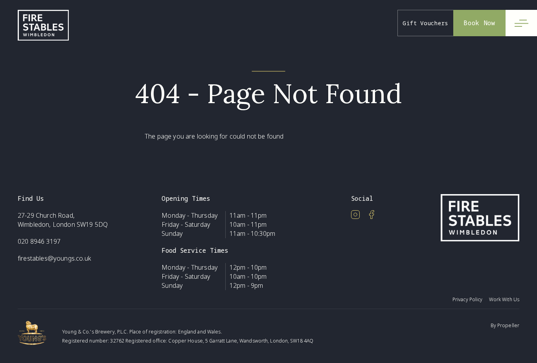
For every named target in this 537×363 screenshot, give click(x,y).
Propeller (508, 325)
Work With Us (504, 299)
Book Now (479, 23)
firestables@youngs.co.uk (54, 258)
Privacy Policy (467, 299)
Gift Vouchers (426, 23)
